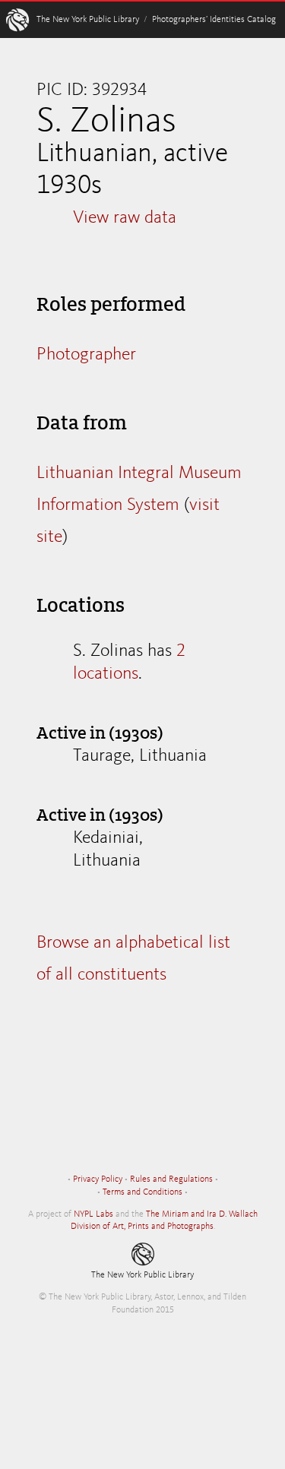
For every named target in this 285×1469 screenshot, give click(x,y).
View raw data (124, 218)
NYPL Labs (93, 1214)
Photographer (86, 355)
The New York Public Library (87, 19)
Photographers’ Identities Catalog (214, 19)
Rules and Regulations (171, 1179)
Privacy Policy (97, 1179)
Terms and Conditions (142, 1192)
